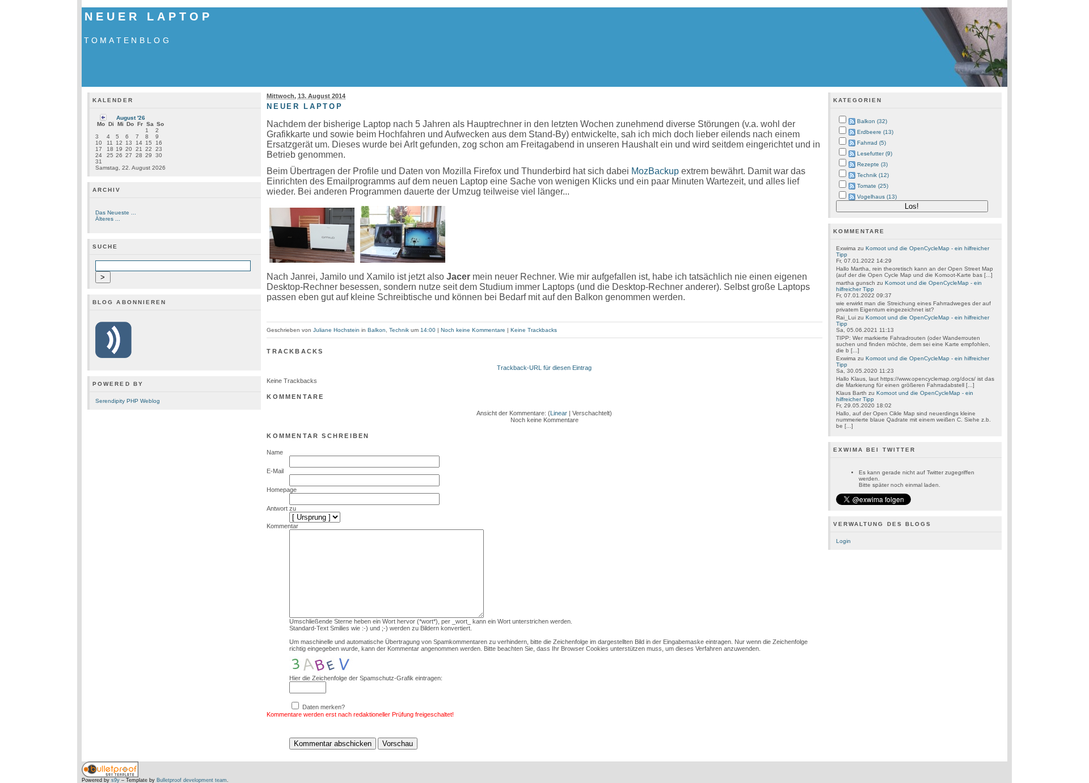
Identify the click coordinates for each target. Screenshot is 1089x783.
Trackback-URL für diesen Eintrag (544, 367)
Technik (399, 330)
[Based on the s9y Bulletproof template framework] (110, 775)
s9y (115, 780)
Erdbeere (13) (875, 132)
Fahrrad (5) (871, 143)
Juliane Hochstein (336, 330)
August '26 (130, 118)
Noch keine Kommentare (473, 330)
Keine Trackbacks (533, 330)
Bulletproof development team (192, 780)
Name (275, 452)
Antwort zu (281, 508)
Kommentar (282, 526)
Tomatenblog (127, 40)
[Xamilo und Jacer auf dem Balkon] (312, 262)
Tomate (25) (872, 186)
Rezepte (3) (872, 164)
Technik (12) (873, 175)
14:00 (428, 330)
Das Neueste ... (115, 212)
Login (843, 541)
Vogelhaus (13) (877, 196)
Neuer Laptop (149, 16)
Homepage (282, 489)
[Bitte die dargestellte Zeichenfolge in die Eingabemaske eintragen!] (323, 663)
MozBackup (655, 171)
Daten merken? (323, 707)
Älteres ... (107, 219)
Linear (558, 413)
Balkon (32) (872, 121)
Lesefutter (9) (874, 153)
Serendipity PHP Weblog (127, 401)
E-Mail (275, 471)
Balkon (377, 330)
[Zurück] (103, 119)
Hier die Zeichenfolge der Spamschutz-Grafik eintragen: (365, 678)
